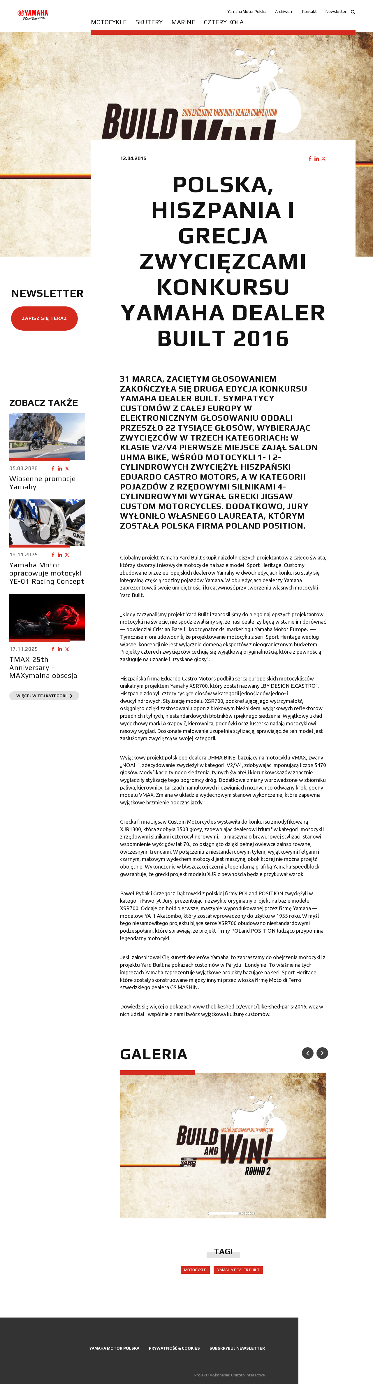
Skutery (149, 22)
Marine (183, 22)
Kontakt (309, 11)
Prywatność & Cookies (174, 1348)
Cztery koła (224, 22)
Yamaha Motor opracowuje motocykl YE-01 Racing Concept (47, 573)
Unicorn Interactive (248, 1375)
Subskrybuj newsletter (237, 1348)
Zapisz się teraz (44, 318)
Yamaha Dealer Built (238, 1269)
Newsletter (336, 11)
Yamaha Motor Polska (246, 11)
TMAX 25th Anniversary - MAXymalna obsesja (43, 667)
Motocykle (109, 22)
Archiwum (284, 11)
